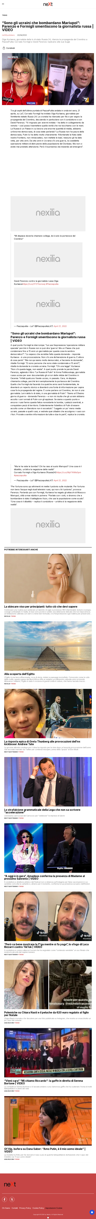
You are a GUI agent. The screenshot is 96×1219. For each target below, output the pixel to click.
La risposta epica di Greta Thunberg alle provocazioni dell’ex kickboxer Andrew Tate (42, 742)
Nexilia (7, 616)
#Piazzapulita (52, 284)
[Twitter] (11, 1198)
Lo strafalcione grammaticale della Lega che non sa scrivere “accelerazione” (42, 811)
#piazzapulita (20, 475)
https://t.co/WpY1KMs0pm (68, 472)
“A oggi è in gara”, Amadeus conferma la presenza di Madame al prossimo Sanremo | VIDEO (44, 877)
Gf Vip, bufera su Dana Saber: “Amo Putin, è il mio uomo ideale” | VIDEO (45, 1150)
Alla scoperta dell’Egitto (19, 674)
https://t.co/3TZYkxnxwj (33, 284)
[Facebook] (3, 1198)
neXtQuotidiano (8, 35)
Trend (4, 15)
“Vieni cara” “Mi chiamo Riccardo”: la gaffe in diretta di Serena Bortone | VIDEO (43, 1082)
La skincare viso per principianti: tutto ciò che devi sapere (40, 606)
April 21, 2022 (60, 326)
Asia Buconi (9, 1023)
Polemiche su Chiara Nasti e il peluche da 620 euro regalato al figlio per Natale (46, 1013)
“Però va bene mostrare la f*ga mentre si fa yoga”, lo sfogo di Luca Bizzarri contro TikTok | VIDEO (46, 945)
